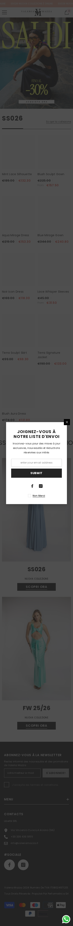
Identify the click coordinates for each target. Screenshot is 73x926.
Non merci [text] (39, 495)
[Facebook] (32, 486)
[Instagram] (40, 486)
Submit (36, 473)
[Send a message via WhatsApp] (66, 919)
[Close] (67, 422)
